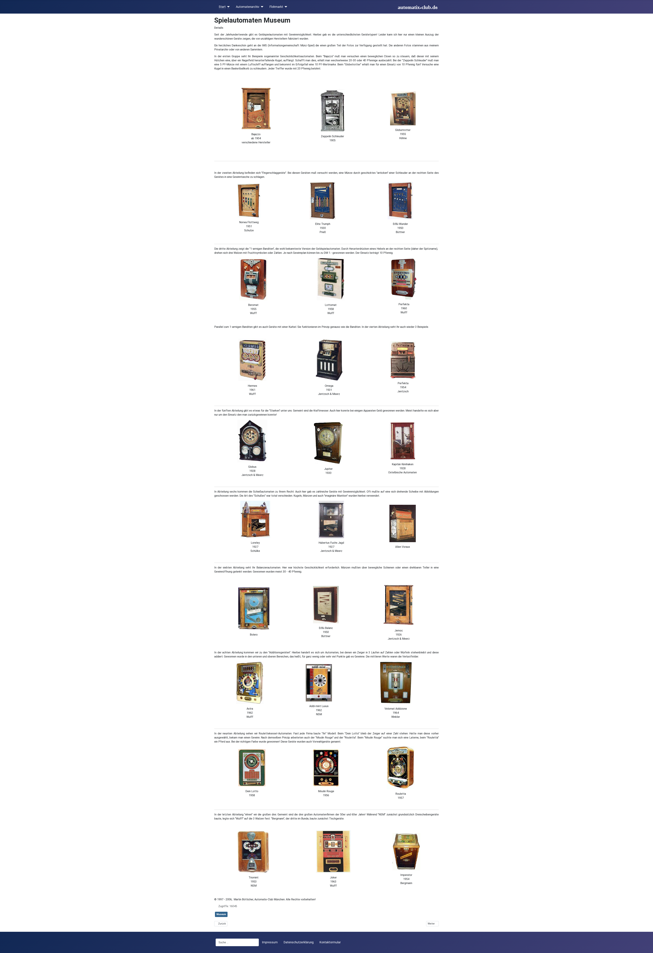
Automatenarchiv (247, 6)
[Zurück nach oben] (647, 946)
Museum (221, 914)
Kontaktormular (330, 942)
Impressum (270, 942)
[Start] (228, 7)
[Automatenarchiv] (261, 7)
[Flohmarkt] (285, 7)
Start (222, 6)
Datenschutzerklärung (299, 942)
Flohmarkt (276, 6)
